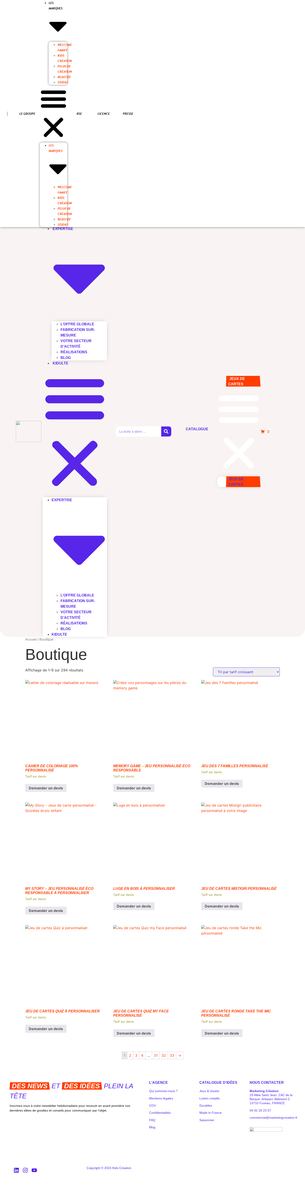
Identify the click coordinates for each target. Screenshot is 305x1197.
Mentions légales (161, 1098)
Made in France (210, 1112)
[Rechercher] (166, 431)
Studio (63, 82)
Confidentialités (160, 1112)
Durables (205, 1105)
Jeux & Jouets (209, 1091)
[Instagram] (25, 1170)
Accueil (30, 639)
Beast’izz (64, 77)
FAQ (152, 1120)
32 (163, 1055)
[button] (53, 114)
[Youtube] (34, 1170)
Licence (104, 113)
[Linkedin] (16, 1170)
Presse (128, 113)
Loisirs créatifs (209, 1098)
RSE (79, 113)
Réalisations (74, 352)
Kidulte (60, 363)
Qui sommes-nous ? (163, 1091)
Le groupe (27, 113)
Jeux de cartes (236, 381)
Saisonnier (206, 1120)
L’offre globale (77, 324)
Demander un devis (46, 788)
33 (172, 1055)
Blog (66, 358)
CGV (152, 1105)
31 (156, 1055)
